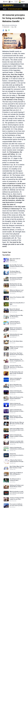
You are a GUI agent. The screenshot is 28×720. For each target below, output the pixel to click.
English (16, 1)
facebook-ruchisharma (10, 25)
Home (4, 9)
